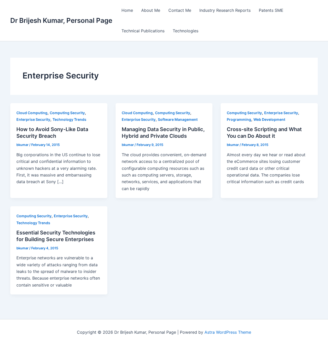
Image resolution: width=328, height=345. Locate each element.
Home (127, 10)
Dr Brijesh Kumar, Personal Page (61, 20)
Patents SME (271, 10)
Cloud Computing (31, 113)
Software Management (178, 119)
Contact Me (179, 10)
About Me (150, 10)
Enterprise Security (33, 119)
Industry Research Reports (225, 10)
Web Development (269, 119)
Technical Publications (143, 30)
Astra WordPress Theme (227, 332)
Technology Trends (69, 119)
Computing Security (67, 113)
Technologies (185, 30)
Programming (239, 119)
